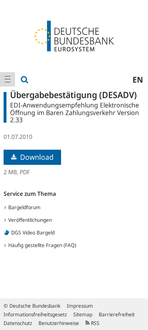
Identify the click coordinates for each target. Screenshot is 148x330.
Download (36, 157)
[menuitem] (7, 79)
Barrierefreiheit (117, 314)
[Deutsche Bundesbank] (74, 35)
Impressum (80, 305)
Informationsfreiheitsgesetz (35, 314)
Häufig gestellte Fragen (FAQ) (41, 245)
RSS (94, 323)
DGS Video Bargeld (32, 232)
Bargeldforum (24, 207)
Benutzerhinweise (58, 323)
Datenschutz (18, 323)
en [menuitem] (138, 79)
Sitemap (82, 314)
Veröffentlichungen (29, 219)
